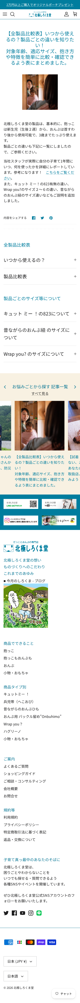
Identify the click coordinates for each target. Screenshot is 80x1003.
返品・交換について (20, 839)
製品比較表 (15, 276)
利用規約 (11, 817)
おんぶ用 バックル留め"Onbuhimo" (33, 716)
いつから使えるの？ (24, 260)
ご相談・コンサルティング (25, 781)
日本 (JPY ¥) (17, 961)
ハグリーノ (12, 731)
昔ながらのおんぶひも (21, 708)
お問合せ (11, 795)
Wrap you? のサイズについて (34, 353)
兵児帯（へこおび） (20, 701)
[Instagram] (30, 913)
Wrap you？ (13, 724)
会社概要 (11, 788)
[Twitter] (6, 913)
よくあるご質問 (16, 766)
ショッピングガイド (20, 773)
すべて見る (40, 393)
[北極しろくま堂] (40, 14)
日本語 (12, 976)
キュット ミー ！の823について (37, 313)
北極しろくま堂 (24, 988)
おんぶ (9, 665)
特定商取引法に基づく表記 (25, 832)
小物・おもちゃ (16, 672)
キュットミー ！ (16, 694)
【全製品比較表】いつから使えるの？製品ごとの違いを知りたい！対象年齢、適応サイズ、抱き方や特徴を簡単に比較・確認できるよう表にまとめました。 (39, 471)
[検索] (15, 14)
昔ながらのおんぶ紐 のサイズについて (37, 333)
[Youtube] (22, 913)
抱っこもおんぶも (18, 658)
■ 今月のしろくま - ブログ (24, 580)
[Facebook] (14, 913)
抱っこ (9, 650)
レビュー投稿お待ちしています (40, 6)
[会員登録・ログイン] (65, 14)
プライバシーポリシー (21, 824)
